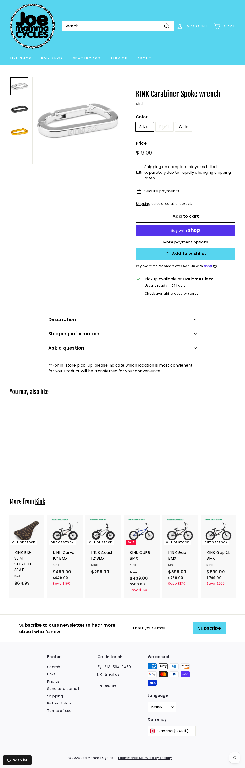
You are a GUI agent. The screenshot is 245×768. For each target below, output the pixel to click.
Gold (183, 127)
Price (141, 143)
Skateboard (87, 58)
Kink (140, 104)
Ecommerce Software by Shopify (145, 758)
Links (51, 673)
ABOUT (144, 58)
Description (62, 319)
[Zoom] (76, 120)
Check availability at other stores (172, 294)
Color (142, 117)
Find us (53, 681)
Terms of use (59, 710)
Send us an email (63, 688)
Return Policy (59, 703)
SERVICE (119, 58)
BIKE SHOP (21, 58)
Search (53, 666)
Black (164, 127)
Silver (144, 127)
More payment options (185, 242)
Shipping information (74, 333)
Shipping (143, 203)
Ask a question (66, 348)
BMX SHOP (52, 58)
